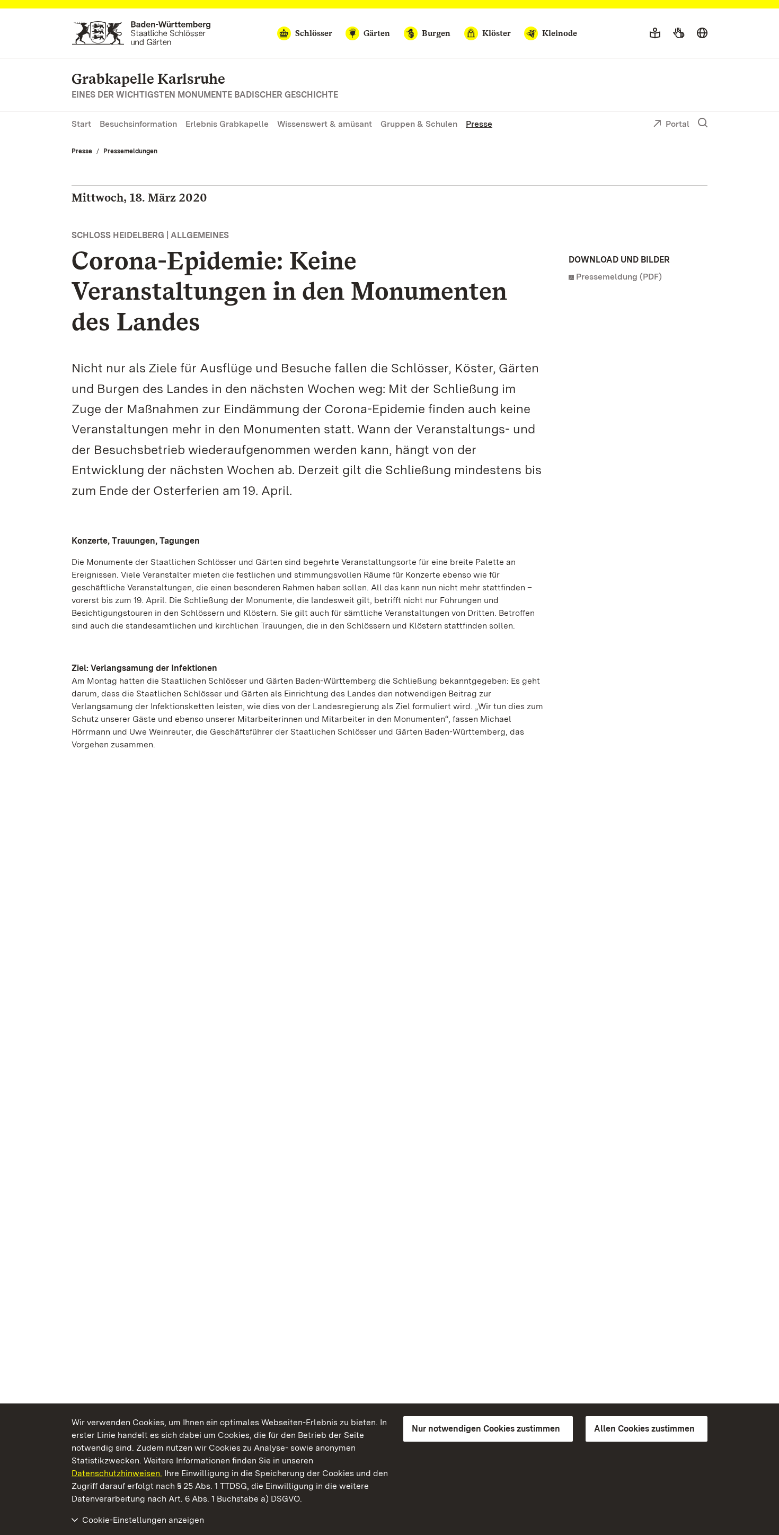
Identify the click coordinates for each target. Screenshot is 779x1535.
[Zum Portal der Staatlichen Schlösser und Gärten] (141, 33)
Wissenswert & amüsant (324, 124)
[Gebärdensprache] (678, 33)
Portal (677, 124)
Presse (479, 124)
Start (81, 124)
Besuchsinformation (138, 124)
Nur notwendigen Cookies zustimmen (486, 1429)
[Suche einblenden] (702, 123)
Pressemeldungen (130, 151)
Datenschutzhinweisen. (117, 1473)
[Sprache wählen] (702, 33)
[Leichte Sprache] (655, 33)
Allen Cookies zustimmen (644, 1429)
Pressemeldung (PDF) (619, 277)
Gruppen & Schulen (418, 124)
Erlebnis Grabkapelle (227, 124)
